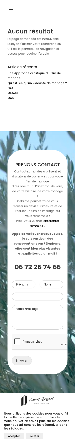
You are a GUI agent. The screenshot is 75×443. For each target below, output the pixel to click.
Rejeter (34, 436)
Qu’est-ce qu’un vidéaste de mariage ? (37, 83)
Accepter (14, 436)
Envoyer (22, 360)
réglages (16, 428)
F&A (10, 88)
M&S (11, 98)
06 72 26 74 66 (38, 267)
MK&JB (13, 93)
